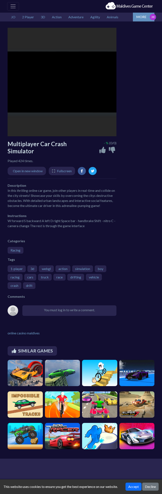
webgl (46, 269)
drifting (75, 277)
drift (29, 285)
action (63, 269)
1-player (17, 269)
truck (45, 277)
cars (30, 277)
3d (32, 269)
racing (15, 277)
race (59, 277)
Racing (15, 250)
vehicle (94, 277)
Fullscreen (64, 171)
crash (14, 285)
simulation (82, 269)
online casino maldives (24, 333)
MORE (141, 17)
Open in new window (28, 171)
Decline (150, 487)
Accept (133, 487)
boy (100, 269)
